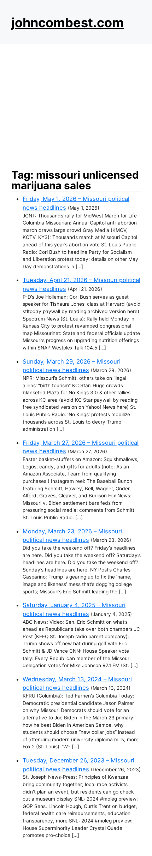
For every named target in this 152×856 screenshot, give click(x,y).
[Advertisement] (76, 104)
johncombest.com (67, 22)
